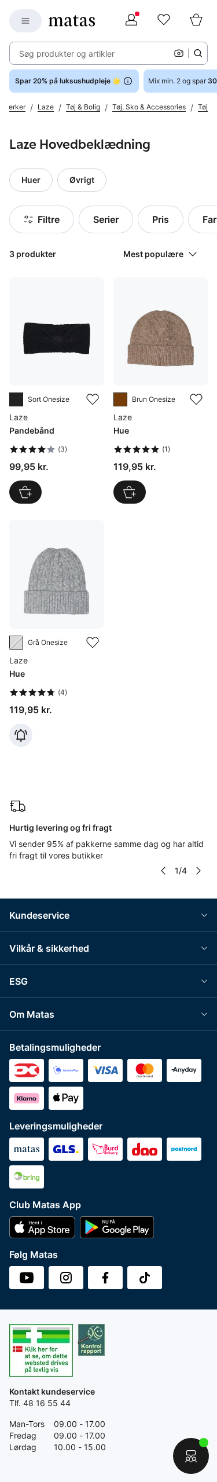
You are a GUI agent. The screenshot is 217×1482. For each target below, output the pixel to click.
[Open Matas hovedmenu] (25, 20)
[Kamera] (179, 53)
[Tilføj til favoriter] (92, 399)
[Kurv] (196, 21)
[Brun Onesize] (120, 399)
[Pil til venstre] (163, 870)
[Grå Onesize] (16, 643)
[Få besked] (20, 735)
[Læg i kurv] (25, 492)
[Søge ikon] (198, 53)
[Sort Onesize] (16, 399)
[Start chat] (191, 1456)
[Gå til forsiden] (72, 20)
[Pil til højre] (198, 870)
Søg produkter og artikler (67, 53)
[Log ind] (131, 21)
